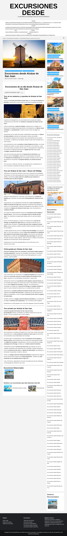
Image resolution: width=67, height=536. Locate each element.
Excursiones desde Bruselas (53, 180)
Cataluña (58, 22)
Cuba (26, 35)
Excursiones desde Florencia (54, 162)
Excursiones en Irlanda (53, 110)
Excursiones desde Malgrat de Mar (54, 462)
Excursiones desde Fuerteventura (55, 170)
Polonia (19, 28)
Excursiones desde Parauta (54, 277)
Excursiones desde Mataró (53, 406)
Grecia (44, 27)
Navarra (42, 24)
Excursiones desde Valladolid (54, 165)
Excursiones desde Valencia (53, 164)
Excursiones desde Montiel (53, 466)
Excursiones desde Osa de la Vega (54, 302)
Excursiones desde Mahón (53, 382)
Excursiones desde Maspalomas (55, 403)
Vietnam (25, 32)
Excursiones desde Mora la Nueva (54, 482)
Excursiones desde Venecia (53, 177)
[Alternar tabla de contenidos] (22, 92)
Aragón (13, 22)
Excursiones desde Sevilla (53, 156)
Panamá (42, 35)
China (6, 32)
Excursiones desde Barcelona (54, 151)
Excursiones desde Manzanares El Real (55, 399)
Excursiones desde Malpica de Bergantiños (54, 386)
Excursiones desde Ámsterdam (54, 150)
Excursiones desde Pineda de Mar (54, 247)
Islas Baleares (23, 22)
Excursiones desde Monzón (54, 478)
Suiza (33, 28)
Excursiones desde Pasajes (54, 327)
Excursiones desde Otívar (53, 293)
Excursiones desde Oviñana (54, 290)
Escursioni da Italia (28, 522)
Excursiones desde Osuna (53, 345)
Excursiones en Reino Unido (54, 91)
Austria (12, 27)
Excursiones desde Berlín (53, 178)
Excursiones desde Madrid (55, 129)
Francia (40, 27)
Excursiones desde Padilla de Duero (54, 286)
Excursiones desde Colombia (30, 525)
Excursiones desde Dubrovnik (54, 181)
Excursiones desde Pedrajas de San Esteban (55, 273)
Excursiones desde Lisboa (53, 159)
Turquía (37, 28)
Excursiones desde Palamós (54, 283)
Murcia (38, 24)
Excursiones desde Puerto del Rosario (54, 370)
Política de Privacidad (8, 523)
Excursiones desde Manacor (54, 390)
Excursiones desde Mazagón (54, 412)
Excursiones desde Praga (53, 173)
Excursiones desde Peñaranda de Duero (54, 262)
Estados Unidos (32, 35)
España (33, 21)
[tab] (47, 42)
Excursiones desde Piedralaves (55, 251)
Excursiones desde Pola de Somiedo (54, 217)
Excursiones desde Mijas (53, 428)
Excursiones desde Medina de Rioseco (54, 416)
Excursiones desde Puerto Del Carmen (54, 366)
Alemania (7, 27)
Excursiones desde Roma (53, 148)
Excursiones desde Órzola (53, 306)
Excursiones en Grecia (53, 74)
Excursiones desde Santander (54, 175)
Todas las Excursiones (29, 520)
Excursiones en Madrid (53, 127)
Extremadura (20, 24)
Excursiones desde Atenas (55, 75)
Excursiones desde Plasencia (54, 238)
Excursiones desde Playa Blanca (55, 354)
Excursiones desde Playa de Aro (55, 235)
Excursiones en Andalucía (54, 55)
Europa (33, 25)
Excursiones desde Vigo (52, 169)
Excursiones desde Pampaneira (55, 280)
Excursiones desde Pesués (54, 254)
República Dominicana (49, 35)
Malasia (13, 32)
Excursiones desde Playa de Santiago (54, 227)
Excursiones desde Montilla (54, 469)
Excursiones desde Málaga (53, 140)
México (38, 35)
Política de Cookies (7, 522)
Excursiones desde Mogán (53, 440)
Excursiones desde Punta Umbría (53, 375)
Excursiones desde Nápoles (53, 172)
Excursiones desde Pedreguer (54, 269)
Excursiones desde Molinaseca (54, 443)
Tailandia (21, 32)
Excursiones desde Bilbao (53, 145)
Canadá (13, 35)
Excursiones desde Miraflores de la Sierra (55, 436)
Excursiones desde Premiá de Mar (54, 314)
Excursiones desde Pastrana (54, 324)
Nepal (17, 32)
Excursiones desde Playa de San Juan (55, 231)
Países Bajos (13, 28)
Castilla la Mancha (42, 22)
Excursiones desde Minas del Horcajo (54, 431)
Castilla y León (52, 22)
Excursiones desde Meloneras (54, 425)
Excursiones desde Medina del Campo (54, 421)
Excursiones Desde (34, 9)
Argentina (8, 35)
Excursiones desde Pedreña (54, 266)
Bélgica (16, 27)
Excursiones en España (28, 70)
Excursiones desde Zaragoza (54, 158)
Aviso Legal (5, 520)
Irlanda (52, 27)
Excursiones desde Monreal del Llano (55, 457)
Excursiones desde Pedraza (54, 321)
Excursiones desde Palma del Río (54, 334)
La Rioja (30, 24)
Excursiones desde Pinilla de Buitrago (54, 242)
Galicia (26, 24)
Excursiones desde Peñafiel (54, 348)
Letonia (59, 27)
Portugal (23, 28)
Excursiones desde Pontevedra (54, 351)
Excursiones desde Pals (53, 330)
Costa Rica (22, 35)
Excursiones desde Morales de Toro (54, 486)
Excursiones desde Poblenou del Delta (55, 222)
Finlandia (35, 27)
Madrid (34, 24)
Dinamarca (30, 27)
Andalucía (8, 22)
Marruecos (32, 32)
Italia (55, 27)
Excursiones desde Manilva (54, 393)
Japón (9, 32)
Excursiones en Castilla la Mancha (13, 70)
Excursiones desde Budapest (54, 161)
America (29, 33)
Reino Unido (29, 28)
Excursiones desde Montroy (54, 475)
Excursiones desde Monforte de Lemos (55, 453)
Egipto (37, 32)
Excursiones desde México (30, 523)
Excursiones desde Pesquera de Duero (55, 257)
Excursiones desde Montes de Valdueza (54, 309)
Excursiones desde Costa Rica (31, 526)
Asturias (17, 22)
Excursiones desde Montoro (54, 472)
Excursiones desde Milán (53, 143)
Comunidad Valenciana (11, 24)
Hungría (48, 27)
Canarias (29, 22)
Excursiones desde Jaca (53, 142)
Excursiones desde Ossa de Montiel (54, 297)
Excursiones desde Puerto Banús (55, 362)
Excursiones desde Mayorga (54, 409)
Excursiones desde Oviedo (53, 147)
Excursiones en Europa (53, 72)
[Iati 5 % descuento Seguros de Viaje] (55, 198)
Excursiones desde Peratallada (54, 318)
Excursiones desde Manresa (54, 396)
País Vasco (46, 24)
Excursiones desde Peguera (54, 214)
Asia (16, 30)
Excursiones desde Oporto (53, 154)
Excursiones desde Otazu (53, 338)
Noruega (7, 28)
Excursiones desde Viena (53, 167)
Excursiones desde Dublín (55, 112)
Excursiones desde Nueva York (54, 153)
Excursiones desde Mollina (53, 446)
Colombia (17, 35)
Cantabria (34, 22)
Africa (33, 30)
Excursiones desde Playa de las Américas (55, 341)
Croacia (25, 27)
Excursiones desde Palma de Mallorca (54, 358)
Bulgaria (20, 27)
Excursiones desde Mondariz (54, 449)
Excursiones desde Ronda (55, 58)
